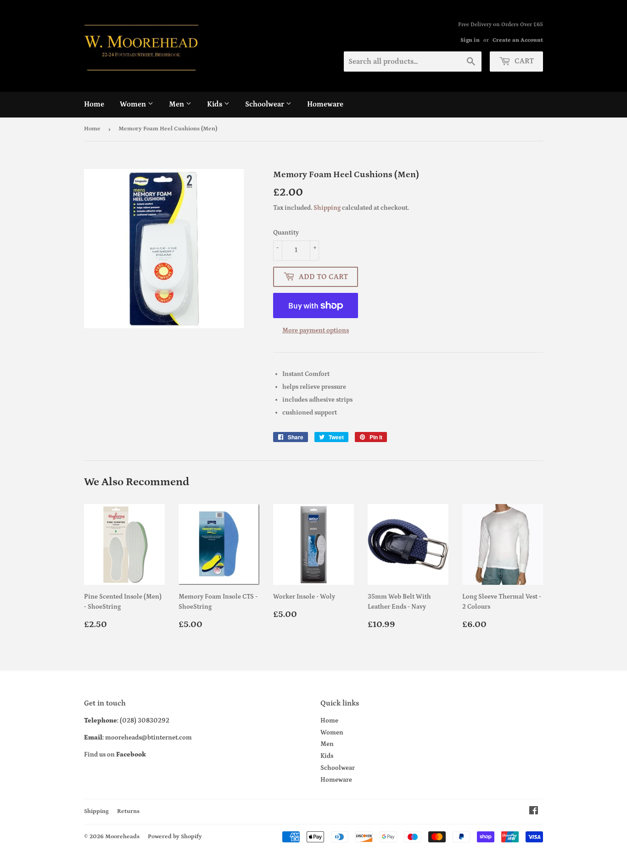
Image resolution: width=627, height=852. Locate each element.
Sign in (470, 40)
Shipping (327, 208)
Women (134, 104)
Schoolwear (265, 104)
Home (94, 104)
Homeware (325, 104)
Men (177, 104)
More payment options (315, 330)
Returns (128, 811)
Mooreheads (122, 836)
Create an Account (518, 40)
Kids (215, 104)
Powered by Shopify (175, 836)
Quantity (286, 232)
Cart (523, 61)
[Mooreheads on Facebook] (533, 812)
